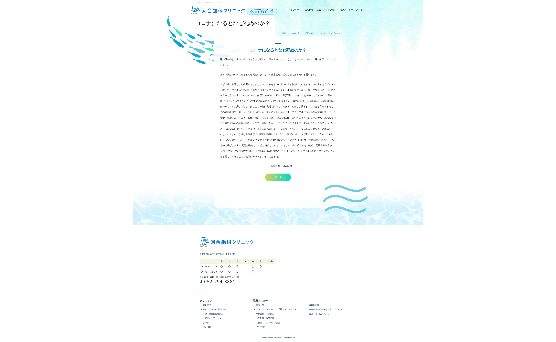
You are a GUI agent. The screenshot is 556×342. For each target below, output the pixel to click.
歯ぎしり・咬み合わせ (319, 314)
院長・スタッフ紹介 (326, 9)
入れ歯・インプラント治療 (268, 322)
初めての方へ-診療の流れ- (215, 309)
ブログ (206, 322)
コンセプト (208, 305)
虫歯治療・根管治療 (265, 318)
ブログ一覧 (296, 33)
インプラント (262, 327)
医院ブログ (309, 33)
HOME (283, 33)
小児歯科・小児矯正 (265, 314)
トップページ (294, 9)
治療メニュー (346, 9)
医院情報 (309, 9)
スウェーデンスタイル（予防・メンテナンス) (276, 309)
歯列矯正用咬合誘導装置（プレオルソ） (327, 309)
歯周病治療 (314, 305)
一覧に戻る (278, 177)
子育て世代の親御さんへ (214, 314)
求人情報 (207, 327)
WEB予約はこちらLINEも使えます (261, 11)
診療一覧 (260, 305)
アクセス (360, 9)
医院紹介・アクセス (212, 318)
